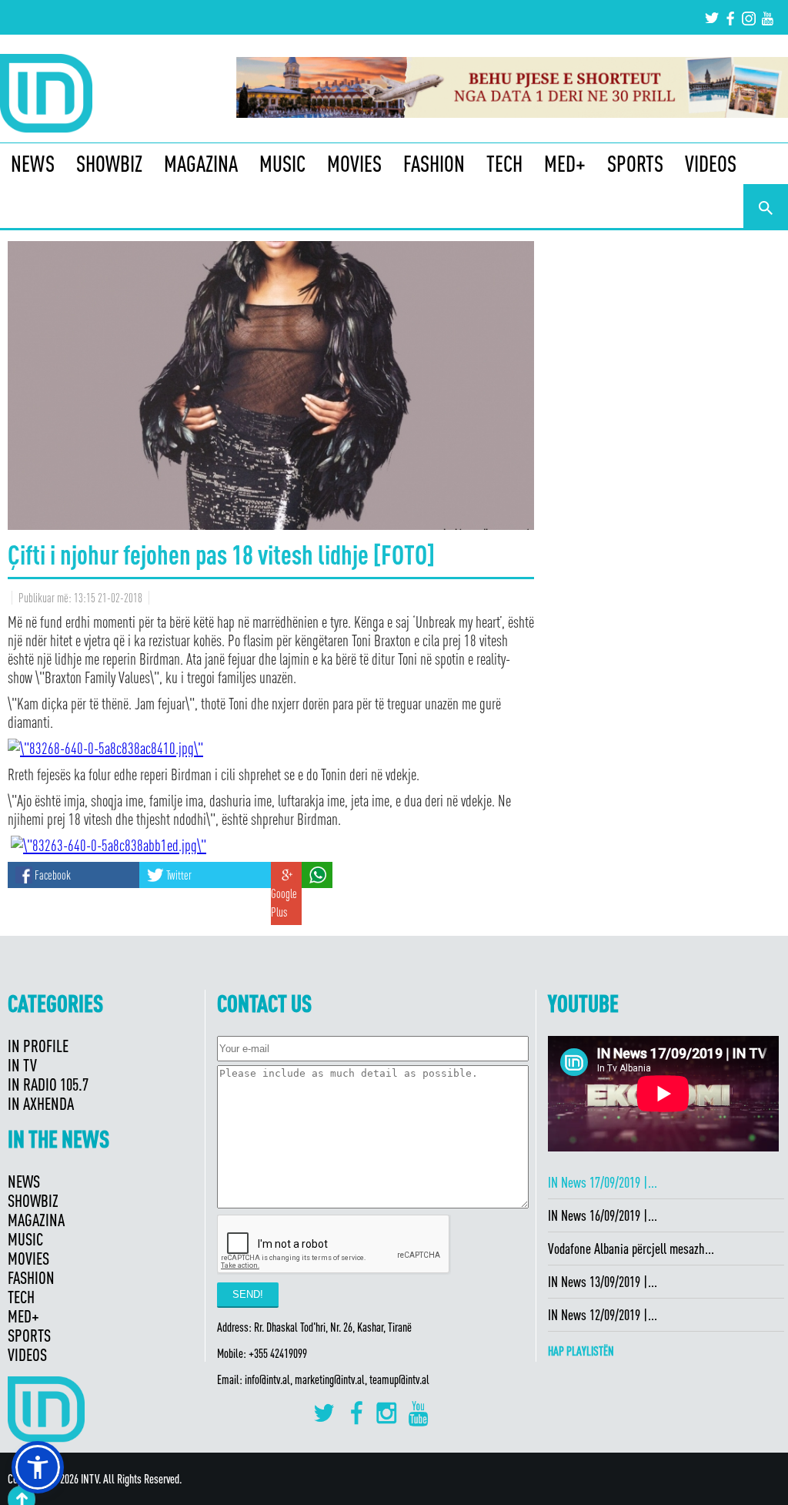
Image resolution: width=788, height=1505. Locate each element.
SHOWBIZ (109, 163)
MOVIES (354, 163)
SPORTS (635, 163)
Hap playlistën (581, 1351)
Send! (247, 1294)
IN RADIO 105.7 (48, 1084)
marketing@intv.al (330, 1379)
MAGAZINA (201, 163)
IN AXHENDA (41, 1103)
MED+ (565, 163)
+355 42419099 (278, 1353)
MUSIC (282, 163)
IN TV (22, 1064)
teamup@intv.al (399, 1379)
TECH (504, 163)
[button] (37, 1467)
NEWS (33, 163)
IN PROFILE (38, 1045)
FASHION (434, 163)
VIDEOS (710, 163)
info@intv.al (267, 1379)
